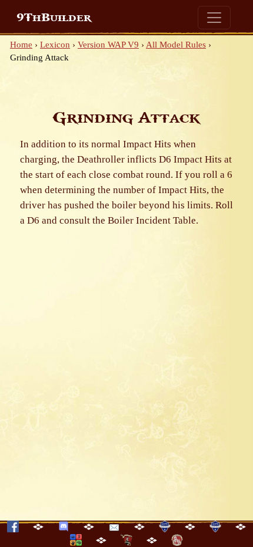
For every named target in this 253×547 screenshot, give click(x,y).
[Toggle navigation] (214, 17)
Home (21, 44)
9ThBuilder (53, 17)
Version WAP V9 (108, 44)
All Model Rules (176, 44)
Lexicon (55, 44)
